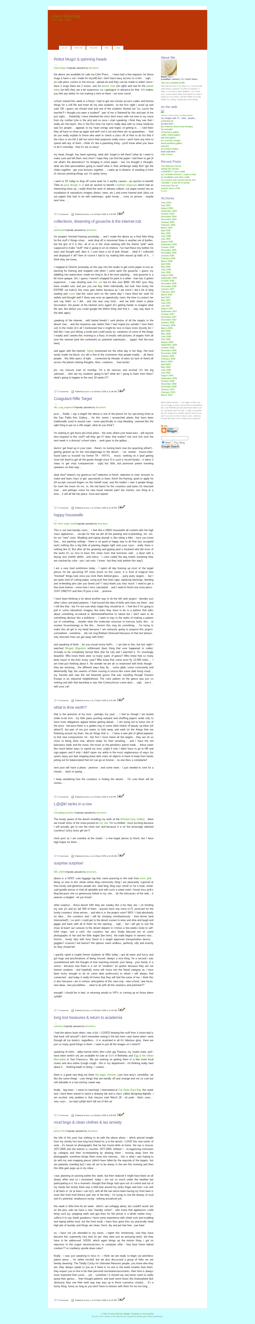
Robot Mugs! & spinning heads (80, 59)
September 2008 (169, 345)
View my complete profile (173, 82)
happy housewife (68, 515)
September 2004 (169, 211)
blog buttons (187, 115)
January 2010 (167, 389)
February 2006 (168, 258)
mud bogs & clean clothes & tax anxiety (88, 1122)
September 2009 (169, 378)
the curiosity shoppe (170, 140)
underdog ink (167, 121)
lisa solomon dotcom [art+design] (177, 126)
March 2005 (167, 227)
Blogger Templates (132, 1314)
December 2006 (169, 286)
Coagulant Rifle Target (73, 398)
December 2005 (169, 253)
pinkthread (59, 230)
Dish (112, 1055)
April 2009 (166, 364)
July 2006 (165, 272)
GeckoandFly (148, 1314)
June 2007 (166, 303)
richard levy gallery (170, 132)
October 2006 (167, 280)
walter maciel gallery (170, 135)
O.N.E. (164, 191)
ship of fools (167, 154)
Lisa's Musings (66, 16)
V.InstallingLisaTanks (64, 812)
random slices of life (170, 188)
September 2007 (169, 311)
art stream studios (169, 149)
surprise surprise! (68, 863)
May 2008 (166, 333)
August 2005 (167, 241)
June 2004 (166, 202)
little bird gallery (168, 137)
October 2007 (167, 314)
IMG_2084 (59, 872)
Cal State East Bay (130, 1089)
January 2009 (167, 356)
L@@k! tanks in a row (73, 804)
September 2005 (169, 244)
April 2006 (166, 264)
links (107, 48)
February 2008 (168, 325)
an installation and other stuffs (175, 177)
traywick (165, 146)
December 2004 (169, 219)
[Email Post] (119, 214)
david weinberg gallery (171, 143)
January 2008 (167, 322)
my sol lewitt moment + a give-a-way (178, 174)
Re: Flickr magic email (64, 523)
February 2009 (168, 359)
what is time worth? (70, 707)
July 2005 (165, 239)
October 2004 (167, 214)
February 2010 (168, 392)
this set (98, 282)
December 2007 (169, 320)
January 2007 (167, 289)
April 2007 (166, 297)
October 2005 (167, 247)
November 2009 (169, 384)
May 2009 (166, 367)
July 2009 (165, 372)
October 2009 (167, 381)
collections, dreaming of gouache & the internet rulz (97, 221)
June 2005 (166, 236)
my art (65, 48)
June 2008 (166, 336)
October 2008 (167, 347)
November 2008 (169, 350)
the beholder (167, 129)
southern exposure (126, 184)
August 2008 (167, 342)
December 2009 (169, 386)
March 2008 (167, 328)
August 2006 (167, 275)
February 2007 (168, 292)
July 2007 (165, 306)
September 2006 (169, 278)
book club (78, 48)
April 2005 (166, 230)
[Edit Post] (122, 214)
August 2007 (167, 308)
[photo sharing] (56, 65)
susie (72, 293)
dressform (94, 68)
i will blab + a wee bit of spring (175, 182)
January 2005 (167, 222)
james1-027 (59, 1131)
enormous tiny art (169, 185)
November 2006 (169, 283)
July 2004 (165, 205)
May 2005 (166, 233)
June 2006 (166, 269)
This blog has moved (171, 166)
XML (166, 426)
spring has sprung (169, 169)
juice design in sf (74, 184)
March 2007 (167, 294)
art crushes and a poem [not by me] (178, 180)
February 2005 (168, 225)
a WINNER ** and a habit (173, 171)
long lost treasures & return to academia (88, 1017)
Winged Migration (76, 648)
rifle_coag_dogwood (63, 407)
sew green (93, 48)
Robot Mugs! (60, 68)
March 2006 (167, 261)
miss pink (146, 878)
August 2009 (167, 375)
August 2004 (167, 208)
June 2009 (166, 370)
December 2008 (169, 353)
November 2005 (169, 250)
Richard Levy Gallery (133, 819)
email (118, 48)
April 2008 (166, 331)
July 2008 (165, 339)
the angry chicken (106, 1074)
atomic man (109, 85)
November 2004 (169, 216)
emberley (58, 1026)
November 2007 (169, 317)
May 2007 (166, 300)
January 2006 (167, 255)
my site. (104, 822)
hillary (91, 350)
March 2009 (167, 361)
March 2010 (167, 395)
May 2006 (166, 267)
